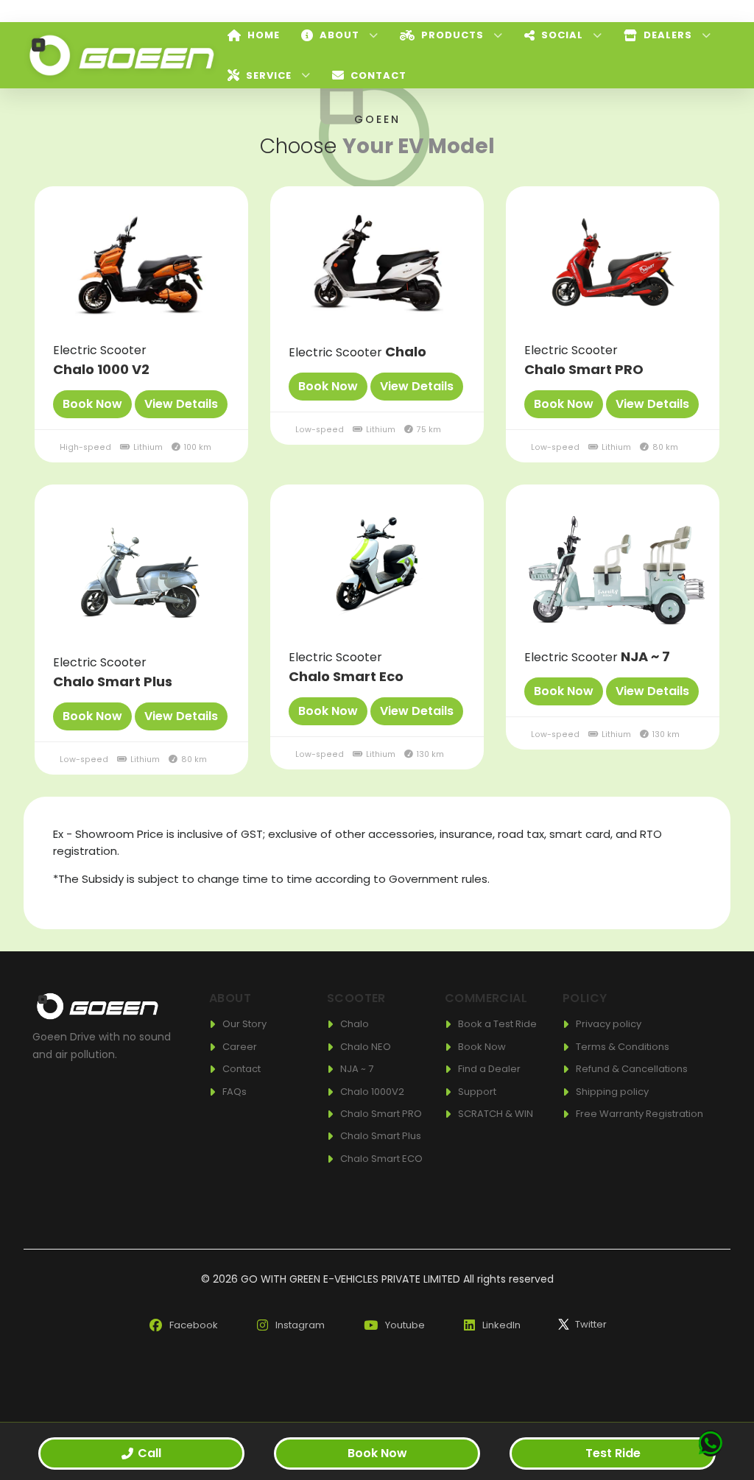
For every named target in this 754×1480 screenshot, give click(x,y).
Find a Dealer (489, 1069)
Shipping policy (612, 1092)
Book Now (482, 1047)
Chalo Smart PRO (584, 369)
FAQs (234, 1092)
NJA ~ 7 (645, 656)
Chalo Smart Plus (112, 681)
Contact (241, 1069)
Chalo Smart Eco (346, 676)
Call (149, 1453)
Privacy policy (608, 1024)
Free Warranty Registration (639, 1114)
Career (239, 1047)
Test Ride (613, 1453)
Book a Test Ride (497, 1024)
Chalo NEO (365, 1047)
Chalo (405, 351)
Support (477, 1092)
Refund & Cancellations (632, 1069)
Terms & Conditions (622, 1047)
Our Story (244, 1024)
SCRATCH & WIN (495, 1114)
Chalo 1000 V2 (101, 369)
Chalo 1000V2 (372, 1092)
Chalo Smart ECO (381, 1159)
